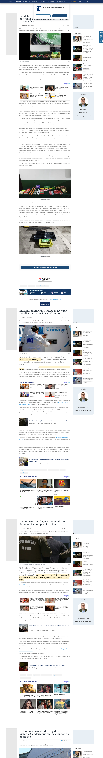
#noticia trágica (24, 472)
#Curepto (62, 470)
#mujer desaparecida (53, 470)
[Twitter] (45, 293)
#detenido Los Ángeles (25, 677)
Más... (81, 1)
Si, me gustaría (60, 15)
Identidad (51, 1)
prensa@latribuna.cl (55, 299)
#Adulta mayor (43, 470)
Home (10, 1)
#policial (46, 285)
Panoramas (73, 1)
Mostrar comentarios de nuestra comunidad (45, 267)
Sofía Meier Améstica (27, 317)
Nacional (34, 1)
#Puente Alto (36, 675)
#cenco (29, 675)
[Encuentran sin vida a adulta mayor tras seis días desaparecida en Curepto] (78, 85)
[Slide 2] (83, 118)
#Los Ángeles (23, 285)
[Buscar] (91, 1)
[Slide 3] (84, 118)
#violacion (23, 675)
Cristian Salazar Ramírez (28, 25)
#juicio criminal (57, 675)
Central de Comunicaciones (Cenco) (29, 584)
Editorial (42, 1)
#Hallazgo (35, 470)
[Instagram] (55, 293)
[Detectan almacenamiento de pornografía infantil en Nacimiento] (78, 58)
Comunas (17, 1)
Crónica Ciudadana (61, 1)
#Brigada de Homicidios (26, 470)
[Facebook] (35, 293)
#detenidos (39, 285)
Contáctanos (45, 304)
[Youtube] (65, 293)
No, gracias (43, 15)
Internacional (26, 1)
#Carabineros (31, 285)
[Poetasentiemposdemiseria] (83, 102)
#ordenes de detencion (46, 675)
